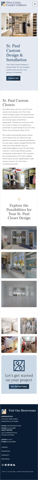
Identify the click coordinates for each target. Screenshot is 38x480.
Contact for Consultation (25, 471)
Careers (4, 447)
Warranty (5, 455)
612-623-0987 (11, 471)
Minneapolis (7, 416)
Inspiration (5, 451)
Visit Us (4, 471)
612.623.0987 (11, 428)
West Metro (6, 430)
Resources (5, 459)
